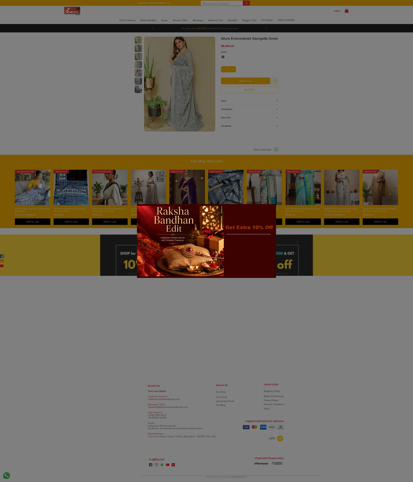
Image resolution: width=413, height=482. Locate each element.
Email (229, 242)
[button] (270, 209)
